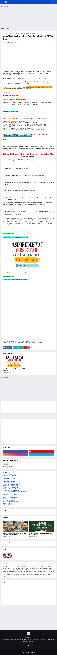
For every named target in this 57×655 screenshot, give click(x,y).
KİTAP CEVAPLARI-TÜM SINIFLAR (10, 475)
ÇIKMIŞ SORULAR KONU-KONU (10, 494)
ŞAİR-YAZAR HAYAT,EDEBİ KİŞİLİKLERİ (11, 488)
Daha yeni (4, 416)
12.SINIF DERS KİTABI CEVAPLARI (10, 487)
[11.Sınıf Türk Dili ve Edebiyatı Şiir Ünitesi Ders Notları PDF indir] (41, 526)
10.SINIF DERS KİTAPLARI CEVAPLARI (11, 484)
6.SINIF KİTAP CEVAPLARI (9, 478)
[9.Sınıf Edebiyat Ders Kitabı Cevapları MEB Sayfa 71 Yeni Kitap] (15, 361)
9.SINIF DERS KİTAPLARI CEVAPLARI (11, 482)
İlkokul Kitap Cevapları (8, 477)
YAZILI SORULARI (7, 496)
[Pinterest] (25, 347)
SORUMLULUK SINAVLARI (9, 498)
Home (23, 652)
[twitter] (41, 454)
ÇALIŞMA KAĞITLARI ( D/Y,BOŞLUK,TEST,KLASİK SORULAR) (16, 493)
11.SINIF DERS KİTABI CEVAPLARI (10, 485)
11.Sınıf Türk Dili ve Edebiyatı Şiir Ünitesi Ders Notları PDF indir (40, 534)
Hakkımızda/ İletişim (30, 652)
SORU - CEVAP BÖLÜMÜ (8, 500)
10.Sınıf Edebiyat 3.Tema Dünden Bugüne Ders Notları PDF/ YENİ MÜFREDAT (14, 534)
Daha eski (53, 416)
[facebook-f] (15, 451)
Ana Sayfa (5, 33)
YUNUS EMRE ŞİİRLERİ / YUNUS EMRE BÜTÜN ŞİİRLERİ (15, 491)
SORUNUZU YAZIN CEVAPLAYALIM (11, 501)
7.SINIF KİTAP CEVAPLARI (9, 480)
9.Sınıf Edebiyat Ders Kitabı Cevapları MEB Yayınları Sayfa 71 (22, 33)
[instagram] (15, 454)
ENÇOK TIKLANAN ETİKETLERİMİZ (11, 490)
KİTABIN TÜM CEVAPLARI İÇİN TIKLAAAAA (18, 136)
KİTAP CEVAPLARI (38, 342)
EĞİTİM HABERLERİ (7, 504)
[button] (2, 2)
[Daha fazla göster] (31, 347)
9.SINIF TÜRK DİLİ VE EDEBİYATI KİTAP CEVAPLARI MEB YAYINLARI (18, 342)
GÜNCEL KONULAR (7, 503)
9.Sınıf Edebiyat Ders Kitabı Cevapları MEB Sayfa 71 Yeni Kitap (15, 369)
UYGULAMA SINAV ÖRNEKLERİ (10, 497)
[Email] (28, 347)
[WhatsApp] (22, 347)
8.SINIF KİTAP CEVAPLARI (9, 481)
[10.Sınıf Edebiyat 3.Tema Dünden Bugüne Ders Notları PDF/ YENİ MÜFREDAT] (15, 526)
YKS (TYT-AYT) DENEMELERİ (9, 474)
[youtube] (41, 451)
